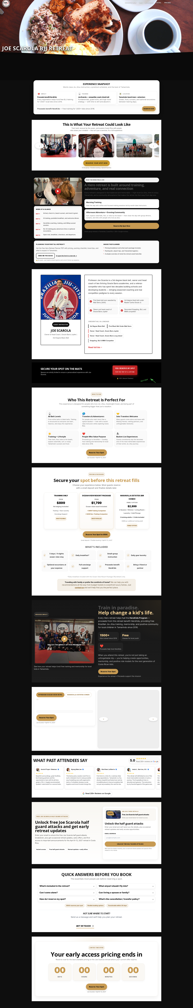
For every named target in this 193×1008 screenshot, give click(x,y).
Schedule (149, 3)
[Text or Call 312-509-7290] (103, 926)
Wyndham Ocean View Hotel (50, 695)
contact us (79, 588)
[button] (130, 815)
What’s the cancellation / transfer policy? (119, 899)
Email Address (110, 833)
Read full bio (94, 347)
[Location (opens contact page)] (114, 926)
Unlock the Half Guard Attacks (130, 844)
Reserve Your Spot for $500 (96, 534)
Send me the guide (45, 256)
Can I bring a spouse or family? (114, 892)
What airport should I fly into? (113, 886)
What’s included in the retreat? (55, 886)
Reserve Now (130, 3)
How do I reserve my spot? (53, 899)
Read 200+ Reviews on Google (98, 793)
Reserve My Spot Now (121, 226)
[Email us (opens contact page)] (108, 926)
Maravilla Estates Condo (78, 695)
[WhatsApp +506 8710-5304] (97, 926)
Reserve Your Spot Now (96, 163)
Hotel (158, 3)
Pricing (167, 3)
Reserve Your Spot (96, 453)
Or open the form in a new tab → (66, 256)
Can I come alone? (49, 892)
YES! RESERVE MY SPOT (125, 370)
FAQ (140, 3)
